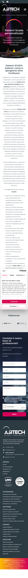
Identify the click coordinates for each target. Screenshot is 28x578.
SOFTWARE (7, 507)
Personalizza (13, 306)
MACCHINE (7, 539)
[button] (2, 323)
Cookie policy (8, 566)
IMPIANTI (6, 524)
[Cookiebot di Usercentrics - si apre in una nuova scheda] (19, 271)
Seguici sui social (10, 457)
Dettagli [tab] (12, 275)
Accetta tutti (14, 301)
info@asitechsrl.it (10, 450)
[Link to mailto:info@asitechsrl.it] (7, 2)
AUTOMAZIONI (8, 492)
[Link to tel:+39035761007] (3, 2)
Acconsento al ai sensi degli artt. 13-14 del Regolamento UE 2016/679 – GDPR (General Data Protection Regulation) (15, 399)
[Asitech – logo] (11, 5)
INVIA (14, 414)
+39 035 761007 (9, 447)
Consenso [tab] (4, 275)
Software (8, 15)
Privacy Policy (17, 566)
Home (3, 15)
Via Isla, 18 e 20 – (10, 454)
